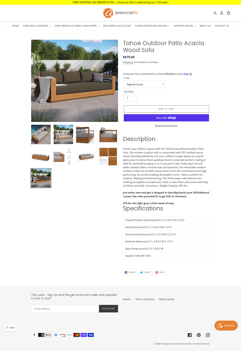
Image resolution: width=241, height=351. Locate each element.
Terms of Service (144, 299)
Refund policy (166, 299)
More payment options (166, 125)
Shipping (128, 62)
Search (127, 299)
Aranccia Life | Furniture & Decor (195, 343)
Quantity (129, 91)
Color (127, 78)
